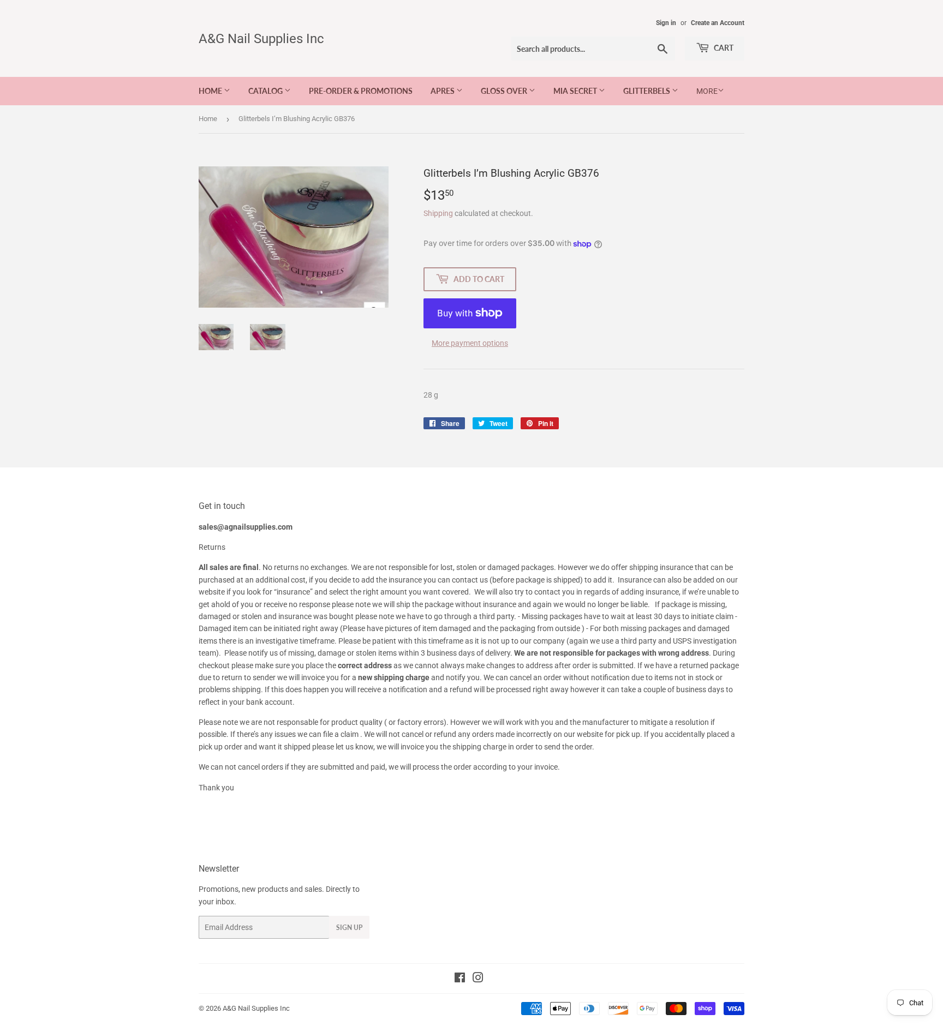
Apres (443, 90)
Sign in (666, 23)
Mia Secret (576, 90)
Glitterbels (647, 90)
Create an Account (717, 23)
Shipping (438, 213)
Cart (722, 47)
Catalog (266, 90)
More (707, 91)
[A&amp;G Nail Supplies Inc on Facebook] (459, 979)
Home (211, 90)
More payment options (470, 343)
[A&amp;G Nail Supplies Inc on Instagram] (478, 979)
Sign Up (349, 927)
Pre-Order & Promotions (361, 90)
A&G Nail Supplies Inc (261, 38)
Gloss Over (505, 90)
